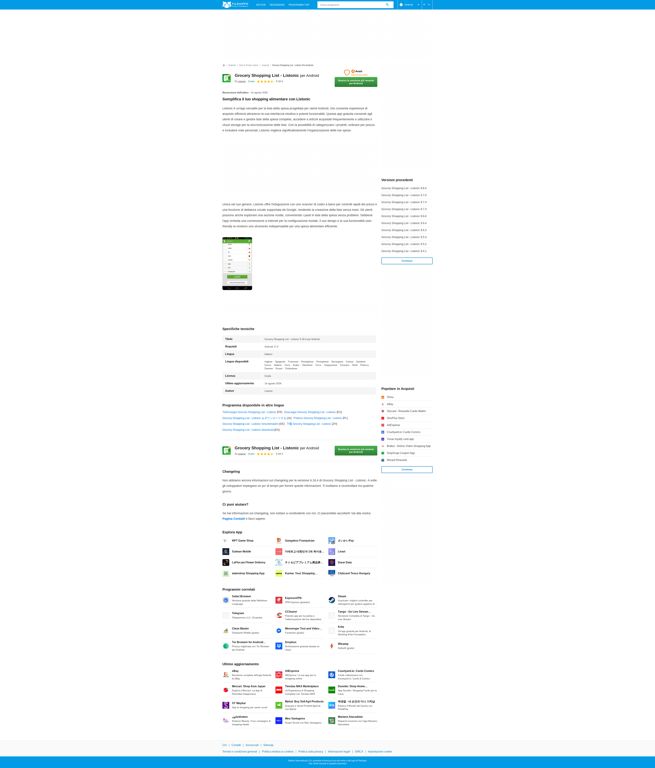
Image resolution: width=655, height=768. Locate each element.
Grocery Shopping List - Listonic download (248, 429)
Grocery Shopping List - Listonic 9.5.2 (404, 244)
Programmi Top (299, 4)
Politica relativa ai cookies (278, 751)
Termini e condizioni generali (239, 751)
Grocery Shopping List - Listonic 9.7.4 (404, 202)
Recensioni (277, 4)
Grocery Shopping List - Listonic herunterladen (250, 423)
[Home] (223, 65)
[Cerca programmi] (387, 4)
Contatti (236, 745)
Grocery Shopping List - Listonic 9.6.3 (404, 230)
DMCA (359, 751)
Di (240, 81)
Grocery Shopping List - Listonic (277, 75)
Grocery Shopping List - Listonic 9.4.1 (404, 251)
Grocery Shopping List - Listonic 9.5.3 (404, 237)
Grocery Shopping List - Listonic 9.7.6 (404, 195)
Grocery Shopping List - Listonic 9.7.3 (404, 209)
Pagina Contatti (233, 518)
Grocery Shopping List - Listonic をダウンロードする (254, 418)
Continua (407, 260)
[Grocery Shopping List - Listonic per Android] (226, 78)
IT (424, 4)
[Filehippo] (235, 5)
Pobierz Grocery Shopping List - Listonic (318, 418)
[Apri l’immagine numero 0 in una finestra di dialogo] (237, 263)
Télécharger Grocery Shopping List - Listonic (249, 412)
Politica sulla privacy (310, 751)
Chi (224, 745)
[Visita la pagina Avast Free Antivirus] (356, 73)
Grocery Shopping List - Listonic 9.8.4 (404, 188)
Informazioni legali (339, 751)
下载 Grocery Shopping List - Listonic (309, 423)
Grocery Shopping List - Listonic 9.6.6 (404, 216)
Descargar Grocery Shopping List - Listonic (310, 412)
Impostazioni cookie (380, 751)
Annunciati (252, 745)
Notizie (261, 4)
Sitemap (268, 745)
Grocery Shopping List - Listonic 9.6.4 (404, 223)
